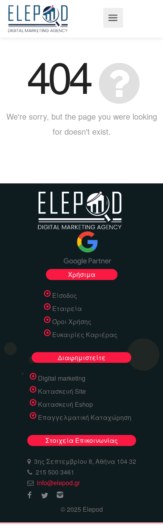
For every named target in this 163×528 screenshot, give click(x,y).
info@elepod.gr (58, 482)
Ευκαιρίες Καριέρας (85, 334)
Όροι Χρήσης (71, 321)
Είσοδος (64, 295)
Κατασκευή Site (62, 391)
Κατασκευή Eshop (65, 404)
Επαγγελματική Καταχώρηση (84, 417)
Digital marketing (61, 378)
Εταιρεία (67, 308)
